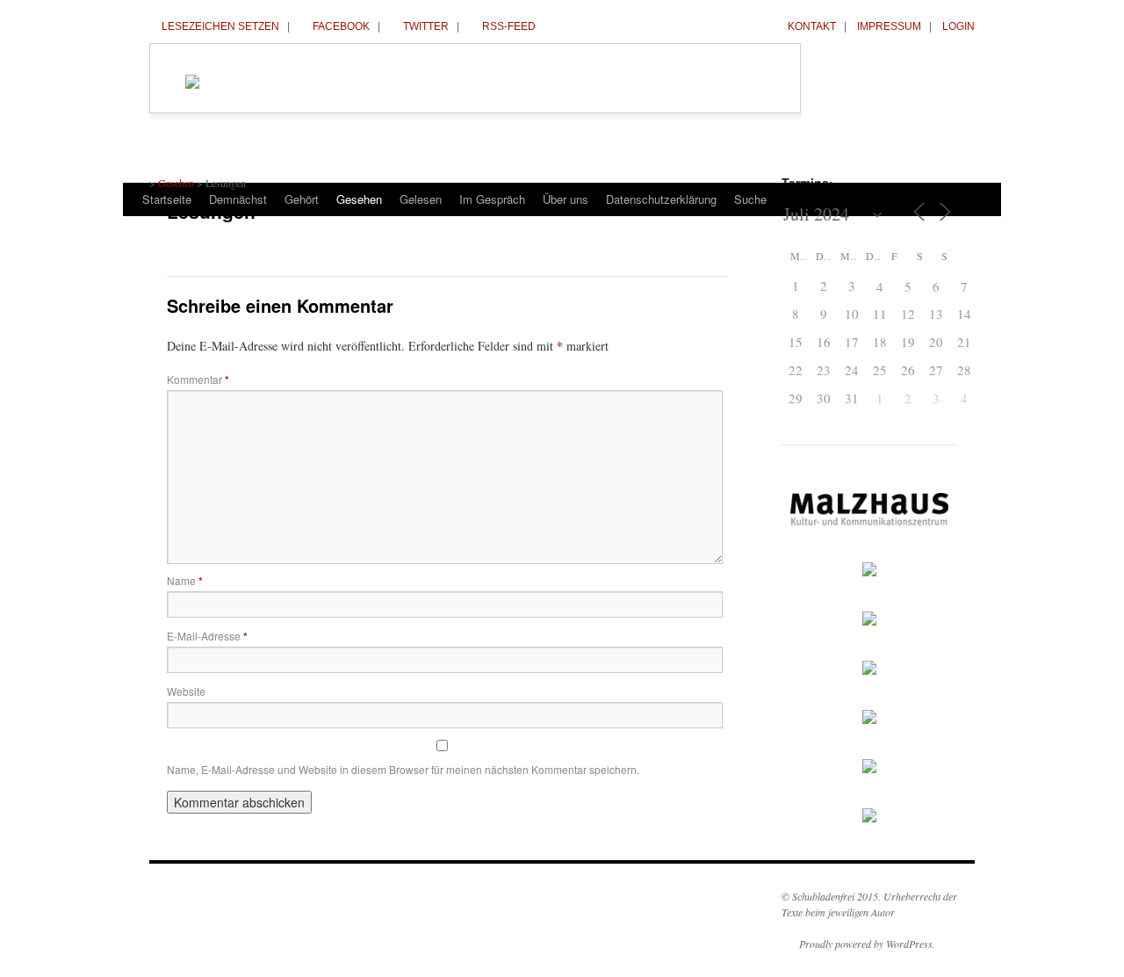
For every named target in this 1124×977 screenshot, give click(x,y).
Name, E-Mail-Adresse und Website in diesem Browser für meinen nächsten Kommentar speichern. (403, 769)
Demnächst (238, 199)
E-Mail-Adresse (207, 635)
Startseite (166, 199)
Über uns (565, 199)
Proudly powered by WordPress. (867, 944)
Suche (750, 199)
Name (185, 580)
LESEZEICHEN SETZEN (220, 26)
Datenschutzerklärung (661, 199)
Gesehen (359, 199)
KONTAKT (812, 26)
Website (186, 691)
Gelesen (421, 199)
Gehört (302, 199)
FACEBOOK (341, 26)
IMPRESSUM (889, 26)
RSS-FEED (509, 26)
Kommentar (198, 379)
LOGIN (958, 26)
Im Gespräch (492, 199)
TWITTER (426, 26)
